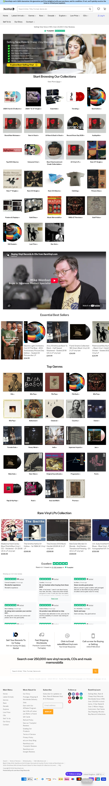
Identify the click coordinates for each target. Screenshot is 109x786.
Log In (102, 16)
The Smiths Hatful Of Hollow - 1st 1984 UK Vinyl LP (34, 546)
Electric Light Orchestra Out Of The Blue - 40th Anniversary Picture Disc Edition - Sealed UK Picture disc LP (34, 350)
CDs (85, 16)
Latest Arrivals (18, 16)
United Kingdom (92, 774)
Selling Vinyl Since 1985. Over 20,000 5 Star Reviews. (54, 27)
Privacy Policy (28, 737)
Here (58, 82)
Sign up (48, 712)
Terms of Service (29, 734)
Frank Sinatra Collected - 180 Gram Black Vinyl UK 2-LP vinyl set (79, 348)
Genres (31, 16)
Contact (29, 22)
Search (5, 761)
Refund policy (27, 761)
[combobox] (52, 9)
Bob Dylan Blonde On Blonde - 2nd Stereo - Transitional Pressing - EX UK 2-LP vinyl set (79, 547)
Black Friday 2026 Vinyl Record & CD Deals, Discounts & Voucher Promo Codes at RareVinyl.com (33, 763)
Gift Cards (26, 717)
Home (5, 16)
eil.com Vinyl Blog (29, 740)
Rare (41, 16)
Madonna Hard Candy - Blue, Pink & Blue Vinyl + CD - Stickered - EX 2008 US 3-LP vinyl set (11, 547)
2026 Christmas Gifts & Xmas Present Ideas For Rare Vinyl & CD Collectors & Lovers (29, 765)
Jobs (24, 703)
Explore (62, 16)
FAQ (59, 765)
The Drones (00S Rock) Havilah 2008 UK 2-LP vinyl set (56, 546)
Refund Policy (28, 720)
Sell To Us (7, 22)
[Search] (90, 9)
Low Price (74, 16)
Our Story (18, 22)
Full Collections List (40, 761)
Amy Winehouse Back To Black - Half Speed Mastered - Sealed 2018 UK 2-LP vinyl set (57, 349)
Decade (51, 16)
